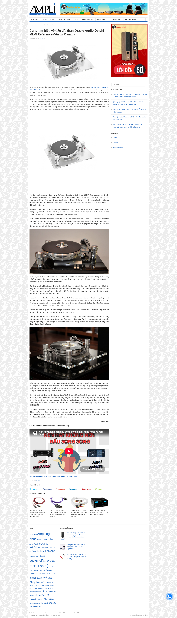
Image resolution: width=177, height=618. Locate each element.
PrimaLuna (33, 603)
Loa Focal (34, 574)
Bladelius (44, 547)
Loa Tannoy (38, 588)
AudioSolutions (35, 547)
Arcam (31, 544)
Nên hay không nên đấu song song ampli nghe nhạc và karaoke (53, 476)
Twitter (35, 489)
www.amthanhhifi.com (75, 613)
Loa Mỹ (42, 577)
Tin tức (141, 19)
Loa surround (43, 585)
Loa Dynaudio (48, 570)
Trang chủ (34, 19)
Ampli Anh (33, 534)
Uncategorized (118, 147)
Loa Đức (33, 599)
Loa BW (46, 561)
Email (100, 489)
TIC (41, 603)
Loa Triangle (48, 588)
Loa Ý (41, 591)
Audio (77, 19)
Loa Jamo (42, 574)
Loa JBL (48, 574)
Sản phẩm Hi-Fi (64, 19)
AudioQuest (41, 543)
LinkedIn (74, 489)
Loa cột (43, 566)
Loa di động (37, 570)
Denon (49, 547)
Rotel (38, 603)
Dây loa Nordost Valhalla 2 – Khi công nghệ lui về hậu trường (76, 557)
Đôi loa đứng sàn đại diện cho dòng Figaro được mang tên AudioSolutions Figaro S (72, 536)
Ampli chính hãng (143, 615)
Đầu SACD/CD (117, 19)
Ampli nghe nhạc (88, 19)
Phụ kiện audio (130, 19)
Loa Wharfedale (34, 591)
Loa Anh (50, 551)
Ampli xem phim (102, 19)
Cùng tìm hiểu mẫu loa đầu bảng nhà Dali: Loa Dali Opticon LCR (76, 547)
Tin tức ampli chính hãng (41, 615)
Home (31, 25)
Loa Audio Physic (34, 556)
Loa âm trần (49, 592)
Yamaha (48, 603)
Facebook (48, 489)
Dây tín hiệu (38, 551)
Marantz (40, 599)
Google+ (61, 489)
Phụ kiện (49, 599)
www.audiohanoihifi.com (61, 613)
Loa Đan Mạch (44, 595)
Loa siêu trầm (43, 582)
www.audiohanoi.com (46, 613)
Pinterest (88, 489)
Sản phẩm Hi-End (47, 19)
